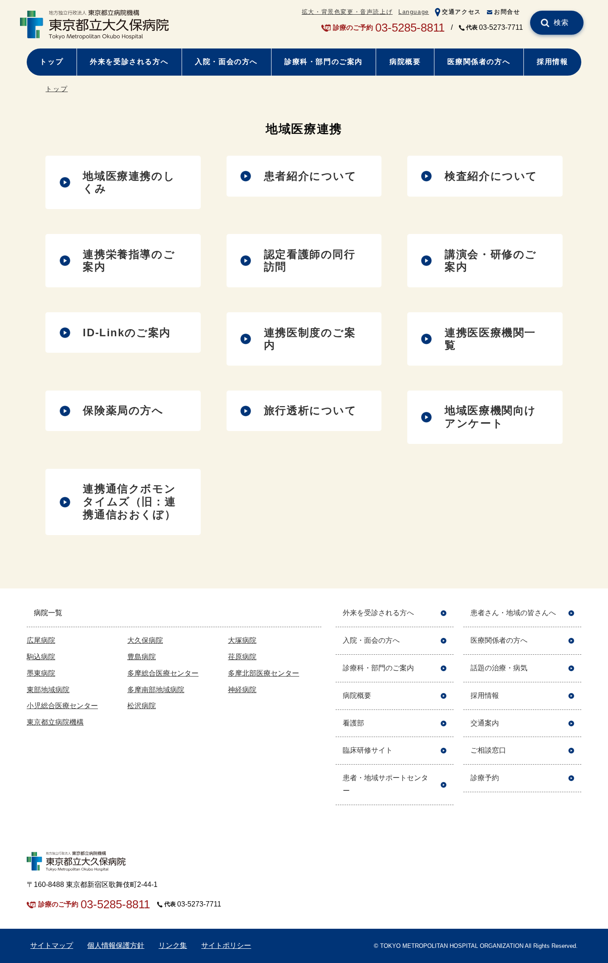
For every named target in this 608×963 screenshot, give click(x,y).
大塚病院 (242, 640)
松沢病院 (141, 705)
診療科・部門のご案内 (323, 61)
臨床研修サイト (368, 750)
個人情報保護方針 (115, 945)
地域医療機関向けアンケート (490, 416)
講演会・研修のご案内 (491, 260)
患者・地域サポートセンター (385, 784)
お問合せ (507, 11)
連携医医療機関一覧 (490, 338)
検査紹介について (491, 176)
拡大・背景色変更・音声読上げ (347, 11)
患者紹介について (310, 176)
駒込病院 (41, 657)
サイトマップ (51, 945)
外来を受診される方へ (129, 61)
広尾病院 (41, 640)
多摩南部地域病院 (155, 689)
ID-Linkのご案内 (127, 332)
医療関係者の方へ (478, 61)
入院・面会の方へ (226, 61)
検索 (561, 22)
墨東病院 (41, 673)
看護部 (353, 723)
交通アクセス (461, 11)
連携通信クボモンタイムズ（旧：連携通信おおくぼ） (129, 501)
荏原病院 (242, 657)
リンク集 (172, 945)
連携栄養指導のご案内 (129, 260)
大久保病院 (145, 640)
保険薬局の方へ (123, 410)
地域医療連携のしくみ (129, 182)
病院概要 (405, 61)
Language (413, 11)
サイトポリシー (226, 945)
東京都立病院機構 (55, 722)
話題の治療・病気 (498, 668)
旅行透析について (310, 410)
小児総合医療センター (62, 705)
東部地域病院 (48, 689)
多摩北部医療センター (263, 673)
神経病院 (242, 689)
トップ (51, 61)
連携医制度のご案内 (310, 338)
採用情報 (552, 61)
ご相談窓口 (488, 750)
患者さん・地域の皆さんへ (513, 612)
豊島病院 (141, 657)
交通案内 (484, 723)
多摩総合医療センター (163, 673)
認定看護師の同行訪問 (310, 260)
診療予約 (484, 778)
